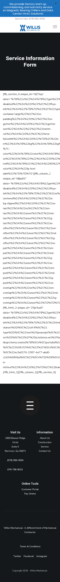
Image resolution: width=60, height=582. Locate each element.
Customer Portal (30, 489)
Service (45, 446)
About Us (45, 438)
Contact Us (45, 451)
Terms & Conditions (30, 546)
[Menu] (53, 27)
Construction (45, 442)
